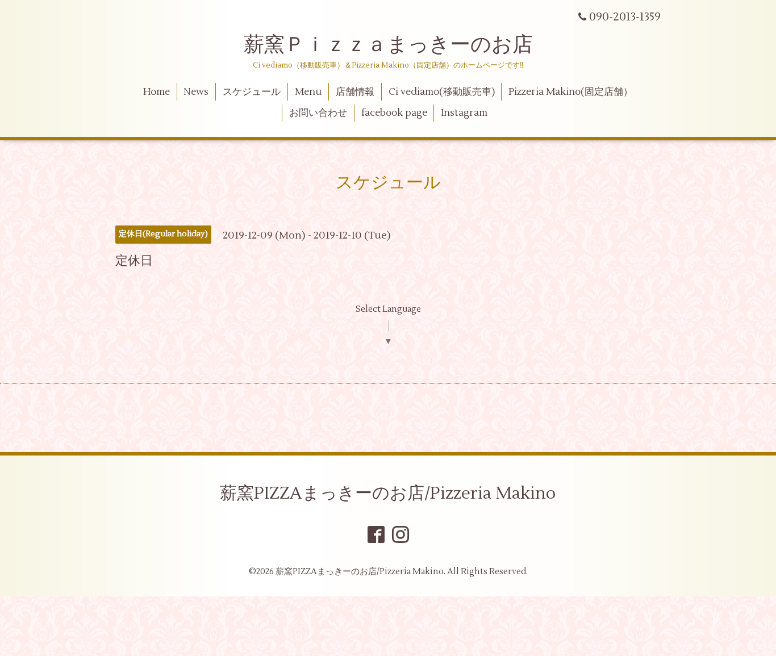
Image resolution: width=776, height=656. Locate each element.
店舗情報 (355, 92)
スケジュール (252, 92)
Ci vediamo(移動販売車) (442, 92)
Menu (308, 92)
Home (156, 92)
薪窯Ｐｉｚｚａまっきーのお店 (398, 45)
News (195, 92)
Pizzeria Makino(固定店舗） (570, 92)
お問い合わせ (318, 113)
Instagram (464, 113)
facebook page (394, 113)
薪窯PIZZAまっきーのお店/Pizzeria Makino (388, 493)
